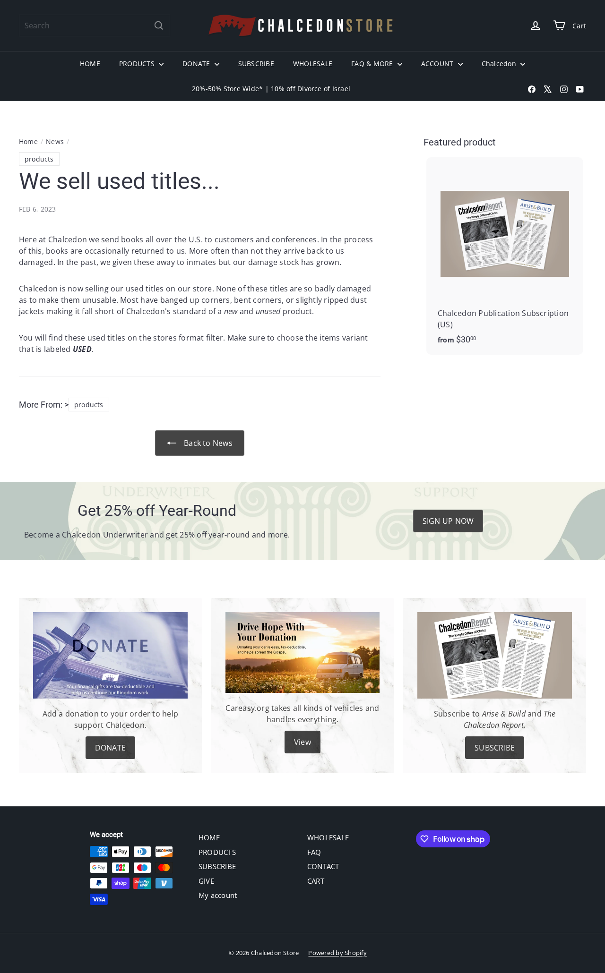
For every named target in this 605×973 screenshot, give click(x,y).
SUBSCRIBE (256, 63)
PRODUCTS (137, 63)
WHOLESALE (312, 63)
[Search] (158, 25)
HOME (90, 63)
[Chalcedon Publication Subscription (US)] (504, 256)
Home (28, 141)
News (55, 141)
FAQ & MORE (373, 63)
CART (315, 881)
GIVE (206, 881)
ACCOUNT (438, 63)
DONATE (197, 63)
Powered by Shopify (337, 952)
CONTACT (323, 866)
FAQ (314, 852)
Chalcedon (500, 63)
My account (218, 895)
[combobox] (94, 25)
